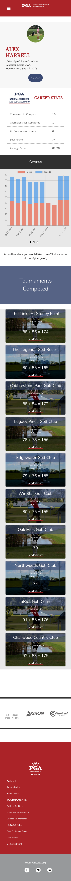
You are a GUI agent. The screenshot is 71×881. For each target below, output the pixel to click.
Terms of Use (13, 793)
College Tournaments (17, 818)
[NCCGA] (35, 768)
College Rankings (15, 806)
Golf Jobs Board (14, 843)
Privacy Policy (13, 787)
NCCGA (35, 78)
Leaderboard (35, 339)
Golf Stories (12, 837)
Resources (14, 825)
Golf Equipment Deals (17, 831)
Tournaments (17, 800)
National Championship (18, 812)
